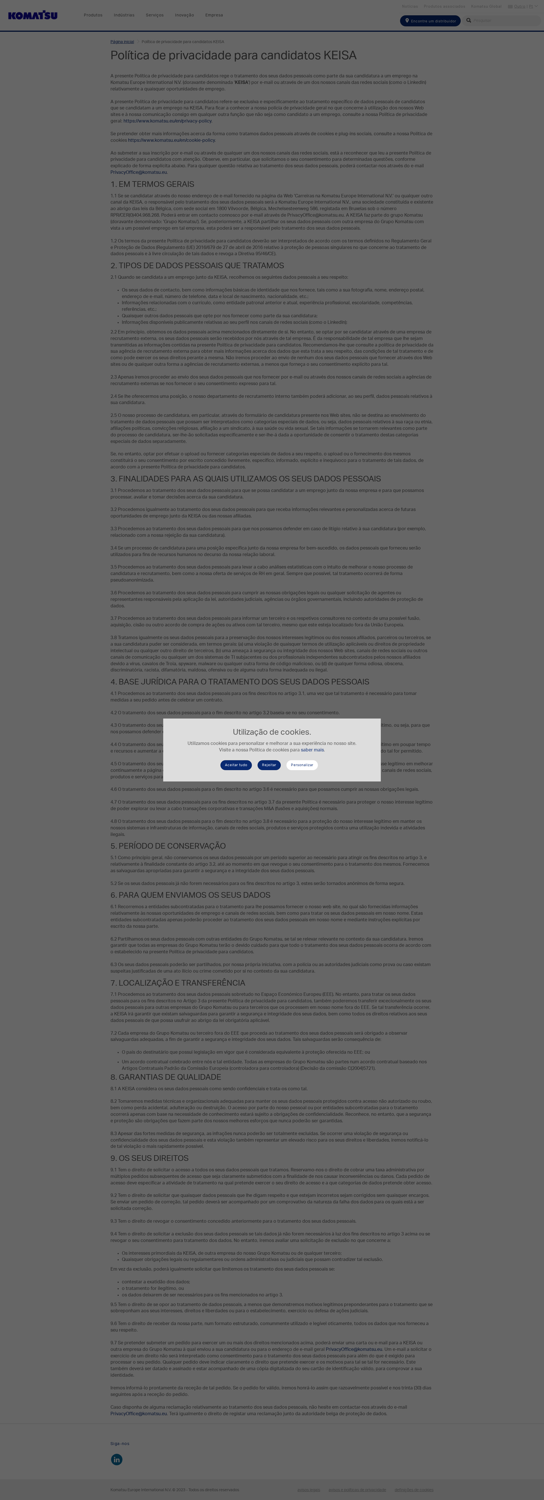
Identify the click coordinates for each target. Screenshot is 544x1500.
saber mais (312, 750)
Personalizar (302, 765)
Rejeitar (269, 765)
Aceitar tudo (236, 765)
